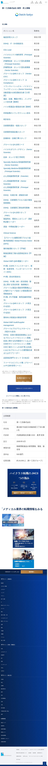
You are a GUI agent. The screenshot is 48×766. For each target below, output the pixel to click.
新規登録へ (32, 571)
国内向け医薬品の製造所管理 (14, 317)
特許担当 (6, 119)
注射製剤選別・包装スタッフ (14, 126)
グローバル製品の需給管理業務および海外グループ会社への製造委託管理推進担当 (17, 291)
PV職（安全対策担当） (12, 277)
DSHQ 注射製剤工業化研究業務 (16, 208)
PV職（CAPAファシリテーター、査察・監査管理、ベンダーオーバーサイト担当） (17, 269)
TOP (45, 764)
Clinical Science (9, 233)
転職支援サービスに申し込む (24, 379)
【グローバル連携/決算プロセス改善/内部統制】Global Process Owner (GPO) (17, 241)
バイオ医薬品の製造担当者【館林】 (17, 107)
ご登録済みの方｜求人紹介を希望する (24, 388)
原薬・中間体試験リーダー (14, 227)
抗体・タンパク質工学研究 (14, 157)
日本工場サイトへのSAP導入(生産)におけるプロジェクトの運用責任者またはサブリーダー (17, 350)
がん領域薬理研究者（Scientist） (16, 176)
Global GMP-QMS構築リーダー (15, 261)
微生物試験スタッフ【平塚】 (14, 249)
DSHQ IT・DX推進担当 (13, 44)
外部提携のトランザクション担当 (16, 113)
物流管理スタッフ (10, 37)
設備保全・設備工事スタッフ (14, 138)
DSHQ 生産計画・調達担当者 (15, 195)
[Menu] (46, 2)
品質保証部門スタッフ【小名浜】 (16, 358)
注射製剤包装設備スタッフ (14, 132)
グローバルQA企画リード (13, 145)
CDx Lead (7, 50)
